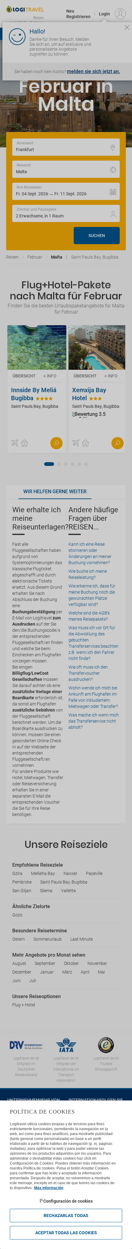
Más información (48, 1188)
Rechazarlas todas (66, 1215)
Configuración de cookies (68, 1201)
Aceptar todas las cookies (66, 1232)
